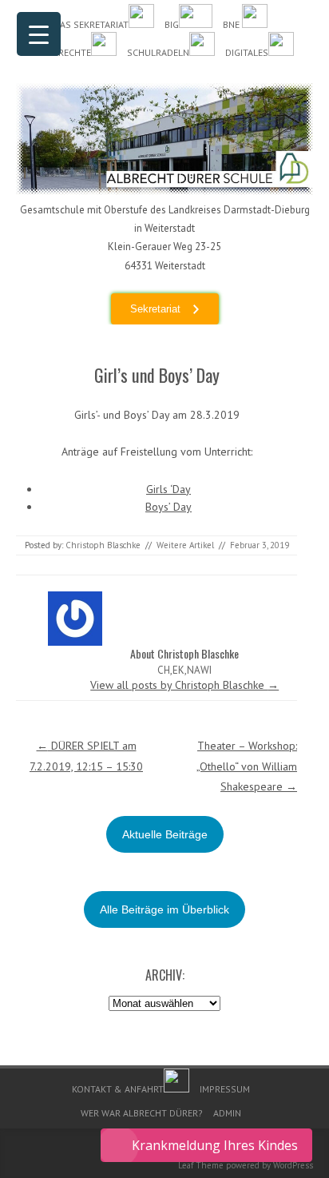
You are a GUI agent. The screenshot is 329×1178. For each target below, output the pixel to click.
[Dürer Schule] (164, 191)
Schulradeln (158, 52)
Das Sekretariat (91, 24)
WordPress (293, 1165)
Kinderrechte (59, 52)
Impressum (225, 1089)
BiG (171, 24)
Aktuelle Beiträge (165, 834)
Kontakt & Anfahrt (118, 1089)
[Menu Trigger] (39, 34)
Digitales (246, 52)
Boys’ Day (168, 506)
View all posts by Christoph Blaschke (184, 685)
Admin (227, 1113)
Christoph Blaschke (103, 545)
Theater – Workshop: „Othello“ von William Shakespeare (246, 765)
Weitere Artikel (185, 545)
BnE (232, 24)
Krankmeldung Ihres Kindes (215, 1145)
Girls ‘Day (168, 489)
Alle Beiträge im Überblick (164, 909)
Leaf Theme (201, 1165)
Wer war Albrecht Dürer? (142, 1113)
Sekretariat (155, 309)
